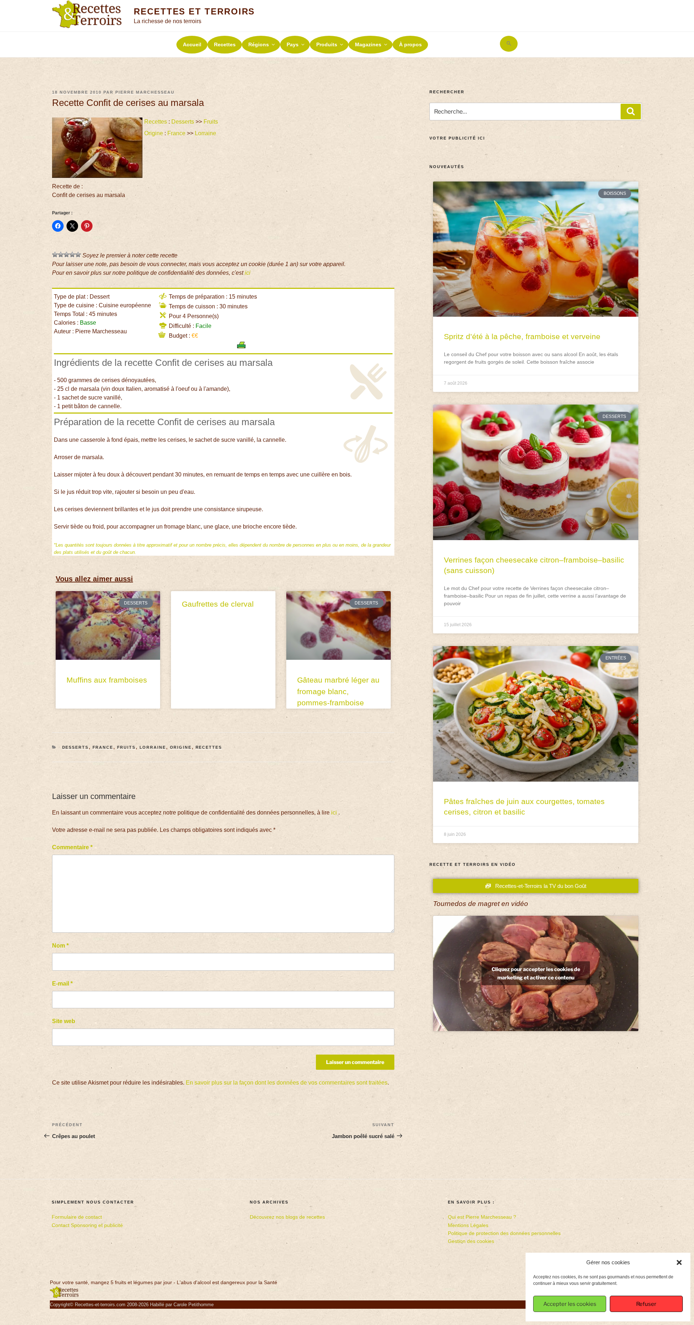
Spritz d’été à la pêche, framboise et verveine (522, 336)
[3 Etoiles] (66, 254)
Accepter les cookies (569, 1304)
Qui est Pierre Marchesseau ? (482, 1217)
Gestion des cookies (471, 1241)
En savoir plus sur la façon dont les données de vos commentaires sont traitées (286, 1083)
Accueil (192, 44)
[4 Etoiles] (72, 254)
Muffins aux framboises (107, 680)
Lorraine (205, 133)
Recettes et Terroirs (194, 11)
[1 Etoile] (55, 254)
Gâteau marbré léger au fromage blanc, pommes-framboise (338, 691)
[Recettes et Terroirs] (64, 1296)
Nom (60, 946)
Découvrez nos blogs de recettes (287, 1217)
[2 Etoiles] (61, 254)
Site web (63, 1021)
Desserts (182, 122)
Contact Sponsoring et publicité (87, 1225)
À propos (410, 44)
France (176, 133)
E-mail (62, 983)
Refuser (646, 1304)
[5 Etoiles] (78, 254)
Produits (326, 44)
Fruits (211, 122)
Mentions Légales (468, 1225)
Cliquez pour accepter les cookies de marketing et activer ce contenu (536, 973)
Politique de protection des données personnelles (504, 1233)
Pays (293, 44)
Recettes (225, 44)
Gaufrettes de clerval (218, 604)
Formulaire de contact (77, 1217)
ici (247, 273)
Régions (258, 44)
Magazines (368, 44)
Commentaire (72, 847)
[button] (679, 1262)
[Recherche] (631, 111)
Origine (153, 133)
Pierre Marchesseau (145, 92)
